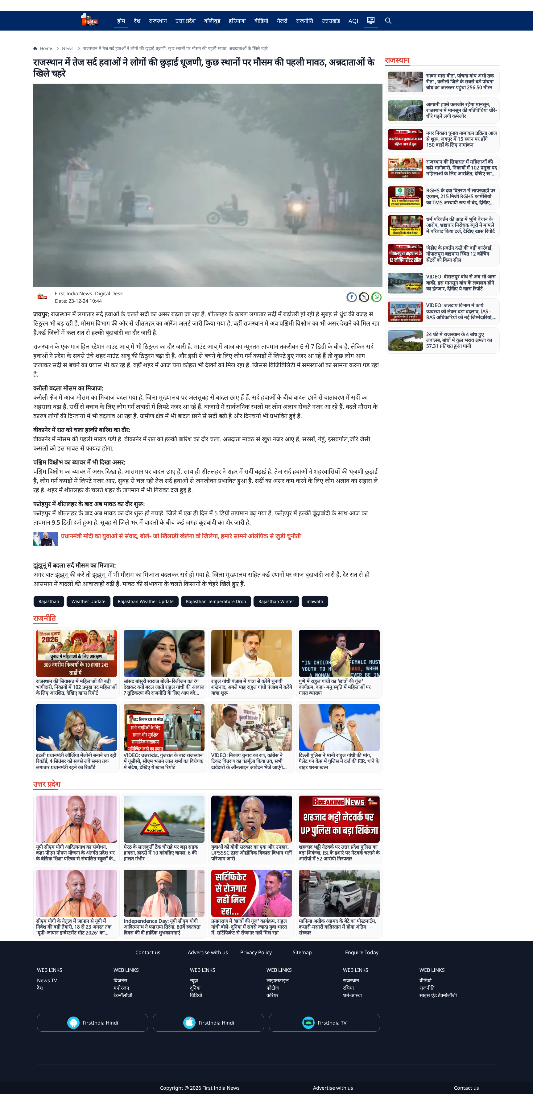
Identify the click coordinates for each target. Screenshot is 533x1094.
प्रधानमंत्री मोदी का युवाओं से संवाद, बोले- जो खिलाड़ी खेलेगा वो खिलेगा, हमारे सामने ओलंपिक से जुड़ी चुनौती (181, 536)
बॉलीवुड (212, 20)
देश (137, 20)
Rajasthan (49, 601)
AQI (353, 20)
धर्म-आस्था (352, 995)
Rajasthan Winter (276, 601)
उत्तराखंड (331, 20)
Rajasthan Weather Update (146, 601)
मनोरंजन (121, 987)
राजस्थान (158, 20)
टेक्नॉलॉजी (123, 995)
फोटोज (272, 987)
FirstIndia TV (332, 1022)
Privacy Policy (256, 952)
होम (121, 20)
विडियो (196, 995)
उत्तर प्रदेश (186, 20)
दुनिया (195, 987)
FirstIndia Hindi (100, 1022)
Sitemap (302, 952)
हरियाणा (237, 20)
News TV (47, 980)
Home (46, 48)
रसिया (348, 987)
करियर (272, 995)
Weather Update (88, 601)
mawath (315, 601)
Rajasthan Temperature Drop (216, 601)
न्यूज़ (194, 980)
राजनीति (304, 20)
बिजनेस (120, 980)
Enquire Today (361, 952)
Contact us (147, 952)
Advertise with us (208, 952)
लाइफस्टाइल (277, 980)
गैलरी (282, 20)
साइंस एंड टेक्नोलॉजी (438, 995)
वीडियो (261, 20)
